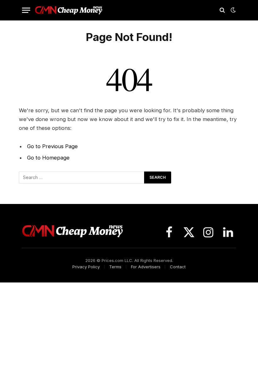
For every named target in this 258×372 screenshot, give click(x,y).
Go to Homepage (48, 157)
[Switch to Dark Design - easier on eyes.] (232, 10)
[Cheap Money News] (69, 10)
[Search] (222, 10)
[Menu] (26, 10)
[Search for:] (82, 177)
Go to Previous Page (52, 146)
